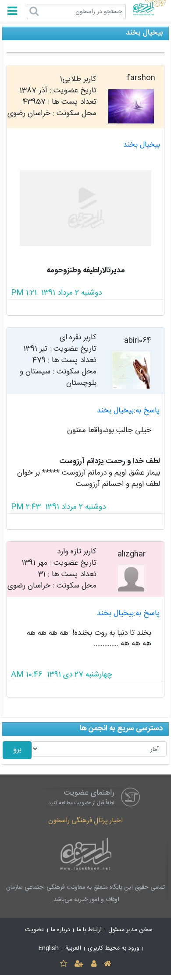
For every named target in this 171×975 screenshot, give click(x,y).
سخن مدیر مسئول (130, 930)
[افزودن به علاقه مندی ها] (63, 964)
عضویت (34, 930)
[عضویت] (79, 964)
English (49, 948)
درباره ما (60, 930)
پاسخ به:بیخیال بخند (128, 411)
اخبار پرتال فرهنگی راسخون (85, 821)
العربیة (73, 948)
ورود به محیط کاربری (113, 948)
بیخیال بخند (141, 145)
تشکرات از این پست (86, 307)
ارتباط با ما (89, 930)
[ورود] (93, 964)
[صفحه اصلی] (107, 964)
